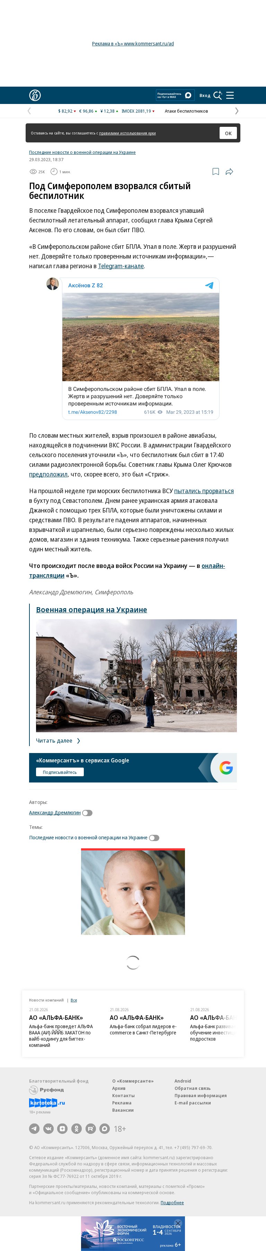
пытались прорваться (204, 491)
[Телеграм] (34, 1128)
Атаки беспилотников (186, 111)
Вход (205, 95)
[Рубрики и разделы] (230, 95)
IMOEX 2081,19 (136, 111)
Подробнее (172, 1202)
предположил (48, 474)
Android (183, 1081)
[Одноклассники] (76, 1128)
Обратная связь (193, 1088)
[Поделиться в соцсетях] (229, 171)
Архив (118, 1088)
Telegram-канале (121, 266)
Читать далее (55, 740)
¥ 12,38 (107, 111)
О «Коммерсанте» (133, 1081)
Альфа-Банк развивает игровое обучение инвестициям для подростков (224, 1032)
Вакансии (123, 1110)
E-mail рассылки (193, 1103)
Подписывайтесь (60, 772)
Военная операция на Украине (91, 609)
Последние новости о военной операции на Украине (82, 152)
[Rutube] (91, 1128)
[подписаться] (89, 813)
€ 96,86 (86, 111)
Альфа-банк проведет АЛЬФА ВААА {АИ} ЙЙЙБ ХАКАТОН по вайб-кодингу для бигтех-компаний (61, 1035)
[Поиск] (218, 95)
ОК (228, 133)
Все (74, 1000)
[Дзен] (62, 1128)
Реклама (122, 1103)
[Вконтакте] (48, 1128)
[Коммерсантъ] (35, 95)
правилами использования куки (127, 132)
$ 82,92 (65, 111)
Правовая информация (201, 1095)
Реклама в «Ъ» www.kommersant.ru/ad (133, 43)
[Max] (104, 1128)
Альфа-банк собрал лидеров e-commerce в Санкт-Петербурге (143, 1029)
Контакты (123, 1095)
